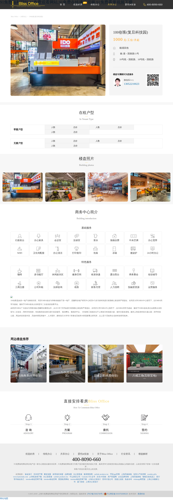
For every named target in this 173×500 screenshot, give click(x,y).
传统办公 (95, 4)
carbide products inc (101, 474)
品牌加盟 (68, 474)
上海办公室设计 (94, 479)
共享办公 (112, 4)
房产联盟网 (112, 477)
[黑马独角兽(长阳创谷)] (29, 363)
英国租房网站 (63, 479)
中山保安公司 (75, 477)
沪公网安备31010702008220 (117, 494)
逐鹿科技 (141, 494)
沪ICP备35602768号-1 (95, 494)
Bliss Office (14, 16)
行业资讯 (125, 454)
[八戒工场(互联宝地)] (144, 363)
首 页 (62, 4)
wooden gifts (152, 474)
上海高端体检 (126, 474)
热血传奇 (128, 479)
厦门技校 (80, 482)
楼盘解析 (143, 454)
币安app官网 (115, 474)
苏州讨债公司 (107, 479)
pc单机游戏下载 (36, 477)
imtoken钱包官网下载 (34, 479)
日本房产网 (38, 474)
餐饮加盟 (47, 474)
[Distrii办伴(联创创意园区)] (67, 363)
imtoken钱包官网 (50, 479)
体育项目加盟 (58, 474)
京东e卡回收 (101, 477)
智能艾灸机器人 (148, 477)
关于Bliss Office (105, 454)
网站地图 (4, 498)
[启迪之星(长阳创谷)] (106, 363)
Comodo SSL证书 (88, 477)
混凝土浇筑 (118, 479)
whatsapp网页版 (139, 479)
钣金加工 (28, 474)
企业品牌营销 (123, 477)
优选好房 (77, 4)
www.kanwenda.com (20, 477)
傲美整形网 (88, 474)
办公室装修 (77, 474)
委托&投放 (130, 4)
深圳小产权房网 (139, 474)
